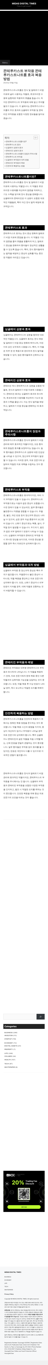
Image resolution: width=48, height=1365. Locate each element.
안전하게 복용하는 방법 (15, 166)
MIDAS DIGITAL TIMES (24, 3)
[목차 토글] (34, 138)
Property (8, 1049)
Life (6, 1053)
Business (8, 1032)
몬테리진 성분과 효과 (14, 150)
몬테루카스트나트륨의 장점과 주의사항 (21, 154)
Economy (8, 1043)
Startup (8, 1039)
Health (7, 1060)
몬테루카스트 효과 (13, 144)
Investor (8, 1035)
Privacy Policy (9, 1294)
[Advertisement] (24, 35)
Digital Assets (10, 1046)
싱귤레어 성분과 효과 (14, 147)
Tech (6, 1064)
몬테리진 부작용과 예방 (15, 163)
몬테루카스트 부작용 (14, 157)
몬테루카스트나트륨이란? (16, 141)
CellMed (8, 1056)
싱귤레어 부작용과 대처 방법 (17, 160)
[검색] (41, 1017)
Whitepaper (9, 1067)
